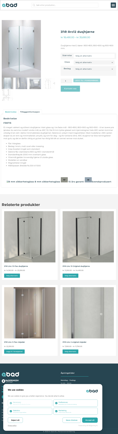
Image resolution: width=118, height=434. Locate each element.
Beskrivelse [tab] (10, 112)
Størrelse (67, 55)
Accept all (89, 420)
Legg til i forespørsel (87, 80)
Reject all (15, 420)
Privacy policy (12, 426)
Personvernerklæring (66, 431)
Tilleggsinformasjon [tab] (30, 112)
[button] (113, 5)
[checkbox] (30, 403)
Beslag (67, 69)
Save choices (71, 420)
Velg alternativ (12, 275)
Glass (67, 62)
